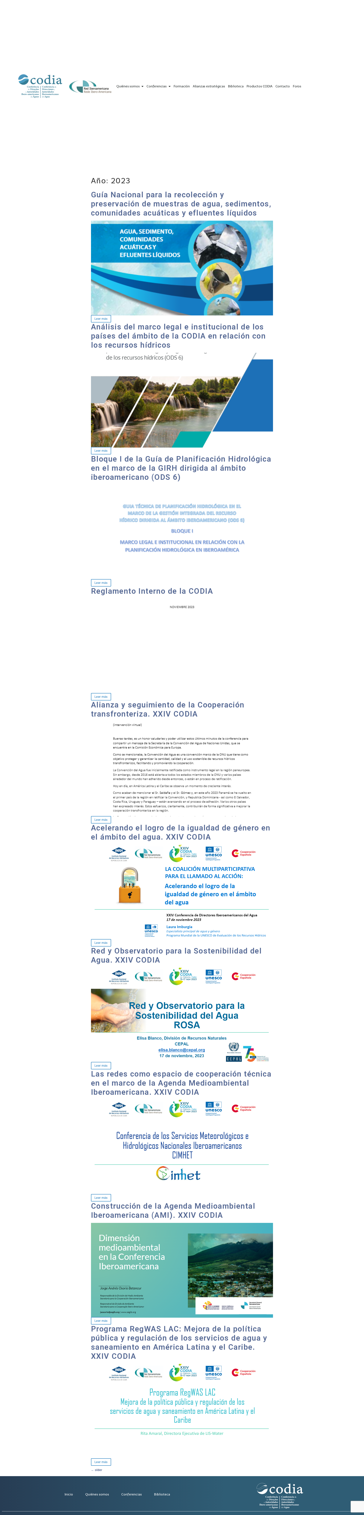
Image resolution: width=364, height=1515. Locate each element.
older (96, 1470)
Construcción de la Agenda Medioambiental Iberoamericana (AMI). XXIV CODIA (173, 1211)
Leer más (99, 318)
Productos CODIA (259, 86)
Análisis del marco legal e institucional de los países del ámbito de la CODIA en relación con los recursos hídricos (178, 336)
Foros (297, 86)
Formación (182, 86)
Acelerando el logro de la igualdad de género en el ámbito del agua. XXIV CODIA (181, 832)
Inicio (68, 1494)
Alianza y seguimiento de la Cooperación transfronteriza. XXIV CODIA (168, 709)
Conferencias (157, 86)
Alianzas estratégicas (209, 86)
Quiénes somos (128, 86)
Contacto (282, 86)
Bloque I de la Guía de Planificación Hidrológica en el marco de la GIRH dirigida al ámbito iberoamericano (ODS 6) (181, 468)
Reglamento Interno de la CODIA (152, 591)
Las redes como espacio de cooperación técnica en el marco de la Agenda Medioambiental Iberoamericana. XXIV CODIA (181, 1083)
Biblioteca (236, 86)
